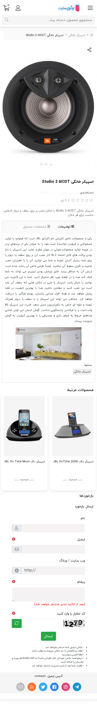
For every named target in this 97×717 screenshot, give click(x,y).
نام (83, 518)
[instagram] (65, 687)
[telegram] (77, 687)
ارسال (48, 636)
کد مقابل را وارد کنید (71, 613)
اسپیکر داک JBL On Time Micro (24, 462)
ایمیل (81, 539)
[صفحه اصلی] (91, 35)
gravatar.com (27, 658)
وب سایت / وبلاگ (72, 560)
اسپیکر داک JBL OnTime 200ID (73, 462)
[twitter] (43, 687)
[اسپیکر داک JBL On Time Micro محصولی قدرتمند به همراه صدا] (24, 426)
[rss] (32, 687)
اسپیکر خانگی (77, 35)
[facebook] (54, 687)
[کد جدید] (17, 623)
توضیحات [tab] (64, 227)
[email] (20, 687)
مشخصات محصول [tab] (35, 227)
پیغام (81, 582)
